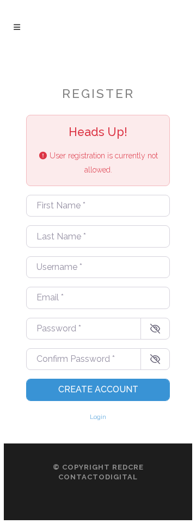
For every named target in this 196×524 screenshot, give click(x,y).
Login (98, 417)
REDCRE (128, 467)
